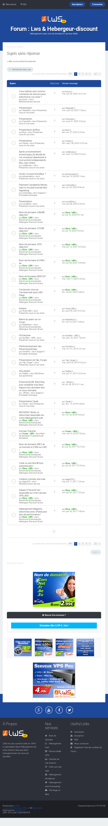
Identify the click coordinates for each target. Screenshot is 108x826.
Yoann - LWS (28, 433)
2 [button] (79, 74)
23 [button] (95, 74)
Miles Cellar (37, 808)
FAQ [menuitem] (24, 4)
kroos (24, 99)
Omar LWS (27, 311)
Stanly (25, 143)
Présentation (25, 107)
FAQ (76, 739)
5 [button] (89, 74)
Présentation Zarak (28, 401)
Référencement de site (29, 102)
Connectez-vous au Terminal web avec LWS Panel (30, 292)
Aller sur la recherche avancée (22, 61)
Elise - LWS (27, 218)
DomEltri (26, 351)
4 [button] (86, 74)
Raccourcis (11, 4)
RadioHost (27, 324)
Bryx (24, 132)
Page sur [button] (70, 74)
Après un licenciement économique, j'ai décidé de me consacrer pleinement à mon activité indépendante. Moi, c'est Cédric (32, 157)
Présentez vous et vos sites (33, 111)
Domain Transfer (27, 431)
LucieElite (26, 204)
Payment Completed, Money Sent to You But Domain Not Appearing (33, 187)
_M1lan (25, 393)
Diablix (25, 373)
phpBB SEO (20, 810)
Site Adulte (24, 371)
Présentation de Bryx (29, 129)
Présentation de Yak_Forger (33, 360)
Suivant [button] (99, 74)
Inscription (79, 735)
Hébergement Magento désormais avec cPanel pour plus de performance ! (33, 511)
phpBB (17, 806)
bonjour (23, 308)
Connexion (79, 732)
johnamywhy (28, 176)
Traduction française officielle (16, 808)
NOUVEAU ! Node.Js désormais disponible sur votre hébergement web (31, 415)
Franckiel (26, 121)
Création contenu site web (32, 479)
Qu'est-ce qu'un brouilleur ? (32, 173)
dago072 (26, 481)
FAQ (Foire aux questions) (31, 374)
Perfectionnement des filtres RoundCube (30, 347)
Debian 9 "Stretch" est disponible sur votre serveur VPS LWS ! (32, 493)
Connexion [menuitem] (97, 4)
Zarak (25, 404)
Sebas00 (26, 110)
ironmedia (26, 193)
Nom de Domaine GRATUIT (32, 276)
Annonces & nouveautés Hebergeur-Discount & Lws (31, 221)
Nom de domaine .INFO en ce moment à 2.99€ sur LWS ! (33, 447)
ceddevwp (27, 165)
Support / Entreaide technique (33, 194)
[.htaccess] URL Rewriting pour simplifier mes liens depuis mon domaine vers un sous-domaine (32, 386)
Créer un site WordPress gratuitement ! (31, 464)
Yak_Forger (27, 362)
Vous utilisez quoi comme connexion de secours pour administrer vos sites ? (32, 94)
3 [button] (82, 74)
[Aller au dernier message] (71, 91)
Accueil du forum (15, 46)
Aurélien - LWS (28, 338)
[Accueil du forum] (54, 20)
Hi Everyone (25, 335)
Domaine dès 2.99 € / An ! (54, 625)
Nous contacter (81, 743)
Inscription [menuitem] (77, 4)
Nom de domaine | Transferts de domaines (32, 435)
